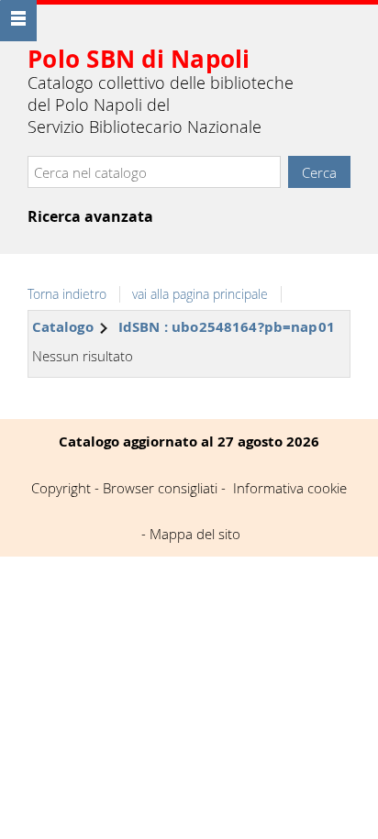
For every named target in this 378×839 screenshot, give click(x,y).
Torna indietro (67, 294)
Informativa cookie (290, 488)
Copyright (61, 488)
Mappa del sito (195, 533)
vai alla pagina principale (200, 294)
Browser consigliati (160, 488)
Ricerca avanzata (90, 216)
